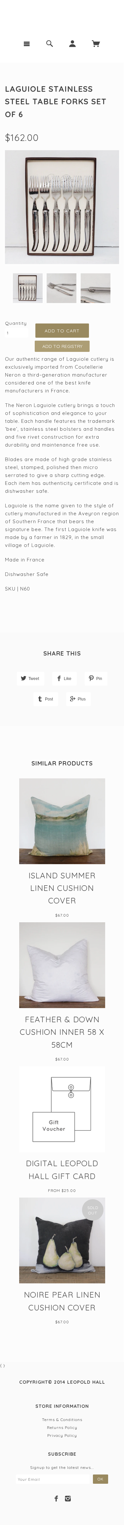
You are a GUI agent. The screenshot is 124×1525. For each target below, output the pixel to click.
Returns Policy (62, 1427)
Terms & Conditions (62, 1419)
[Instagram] (67, 1498)
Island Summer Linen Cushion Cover (62, 888)
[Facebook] (56, 1498)
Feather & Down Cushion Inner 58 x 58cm (62, 1032)
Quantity (16, 323)
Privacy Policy (62, 1435)
